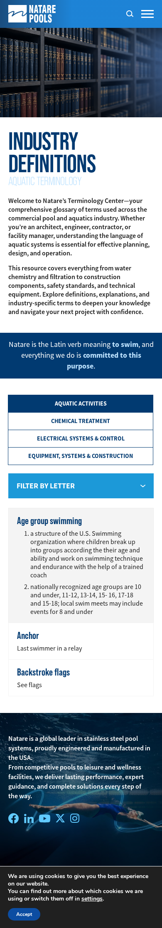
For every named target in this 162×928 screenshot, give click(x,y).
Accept (24, 914)
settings (92, 899)
